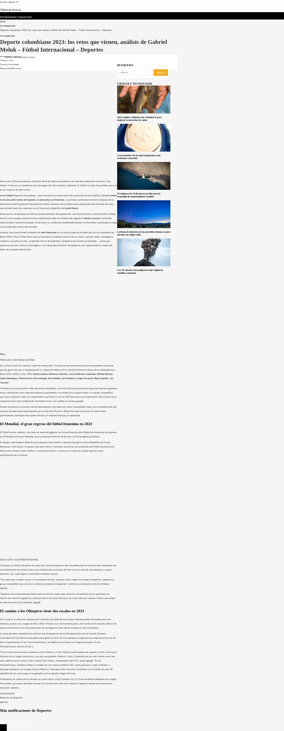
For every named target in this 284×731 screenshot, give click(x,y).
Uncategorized (7, 36)
